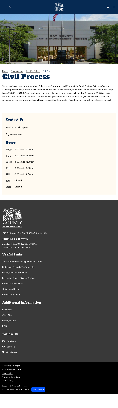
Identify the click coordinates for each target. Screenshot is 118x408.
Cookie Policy (7, 381)
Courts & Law (17, 71)
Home (5, 71)
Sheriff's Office (33, 71)
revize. (24, 386)
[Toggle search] (108, 7)
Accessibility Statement (11, 369)
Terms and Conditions (11, 377)
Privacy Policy (7, 373)
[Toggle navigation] (4, 7)
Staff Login (38, 389)
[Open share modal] (10, 7)
